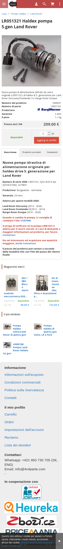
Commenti (52, 152)
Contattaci (9, 235)
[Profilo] (36, 4)
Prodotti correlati (31, 152)
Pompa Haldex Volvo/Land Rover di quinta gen (14, 330)
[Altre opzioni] (60, 4)
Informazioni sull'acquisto (24, 374)
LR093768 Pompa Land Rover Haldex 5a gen (15, 349)
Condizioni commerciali (23, 382)
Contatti (10, 398)
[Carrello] (52, 4)
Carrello (11, 414)
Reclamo (11, 437)
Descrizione (10, 152)
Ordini (9, 422)
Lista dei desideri (18, 445)
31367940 (25, 220)
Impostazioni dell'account (24, 430)
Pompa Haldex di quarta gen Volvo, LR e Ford (45, 330)
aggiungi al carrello (46, 140)
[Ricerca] (44, 4)
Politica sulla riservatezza (24, 390)
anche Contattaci (25, 243)
